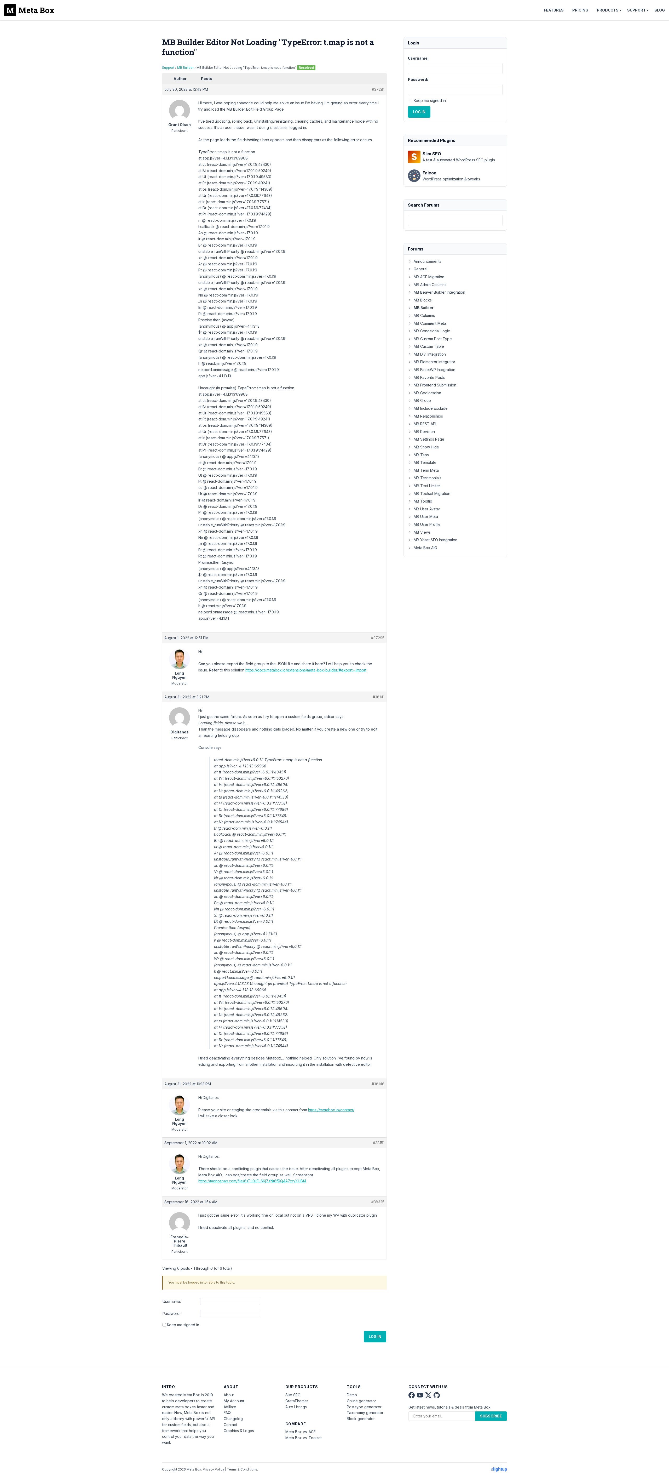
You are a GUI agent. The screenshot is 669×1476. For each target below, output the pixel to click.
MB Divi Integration (430, 354)
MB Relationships (428, 416)
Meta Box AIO (425, 547)
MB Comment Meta (430, 323)
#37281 (378, 89)
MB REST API (425, 423)
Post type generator (364, 1407)
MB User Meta (426, 516)
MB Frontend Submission (435, 385)
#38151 (378, 1143)
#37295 (377, 638)
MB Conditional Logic (432, 331)
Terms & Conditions (242, 1469)
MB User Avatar (427, 509)
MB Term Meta (426, 470)
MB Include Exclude (431, 408)
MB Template (425, 462)
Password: (171, 1313)
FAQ (227, 1412)
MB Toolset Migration (432, 493)
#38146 (378, 1084)
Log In (375, 1336)
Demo (352, 1395)
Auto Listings (296, 1407)
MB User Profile (427, 524)
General (420, 269)
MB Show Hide (426, 447)
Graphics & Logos (239, 1430)
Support (636, 10)
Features (554, 10)
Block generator (361, 1418)
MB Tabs (421, 455)
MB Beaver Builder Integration (439, 292)
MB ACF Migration (429, 277)
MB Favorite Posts (429, 377)
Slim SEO (293, 1395)
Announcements (427, 261)
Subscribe (491, 1416)
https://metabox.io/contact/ (331, 1110)
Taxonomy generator (365, 1412)
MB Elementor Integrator (434, 362)
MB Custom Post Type (433, 339)
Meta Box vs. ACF (300, 1431)
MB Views (422, 532)
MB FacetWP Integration (434, 369)
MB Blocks (423, 300)
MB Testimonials (427, 478)
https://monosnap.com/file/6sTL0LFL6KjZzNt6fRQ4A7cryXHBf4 (252, 1181)
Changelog (233, 1418)
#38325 (377, 1202)
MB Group (422, 400)
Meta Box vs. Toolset (303, 1437)
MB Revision (424, 431)
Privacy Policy (213, 1469)
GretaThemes (297, 1401)
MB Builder (185, 68)
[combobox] (455, 220)
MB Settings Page (429, 439)
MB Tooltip (423, 501)
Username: (172, 1301)
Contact (230, 1424)
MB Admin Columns (430, 284)
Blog (659, 10)
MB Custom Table (429, 346)
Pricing (580, 10)
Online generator (361, 1401)
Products (608, 10)
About (229, 1395)
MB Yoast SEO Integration (435, 540)
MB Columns (424, 315)
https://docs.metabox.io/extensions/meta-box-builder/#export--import (305, 670)
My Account (234, 1401)
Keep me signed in (183, 1325)
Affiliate (230, 1407)
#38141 (378, 697)
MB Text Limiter (427, 485)
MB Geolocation (427, 393)
